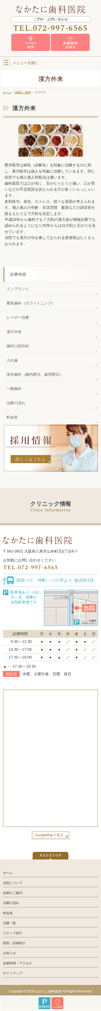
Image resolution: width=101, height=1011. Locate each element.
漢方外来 (14, 332)
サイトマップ (12, 973)
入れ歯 (12, 360)
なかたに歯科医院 (48, 991)
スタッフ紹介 (12, 933)
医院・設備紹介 (14, 943)
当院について (12, 883)
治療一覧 (9, 923)
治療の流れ (15, 403)
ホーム (8, 873)
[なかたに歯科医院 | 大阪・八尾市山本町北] (50, 8)
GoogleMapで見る (49, 835)
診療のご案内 (12, 893)
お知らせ (9, 953)
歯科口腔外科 (17, 346)
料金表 (12, 417)
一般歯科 (14, 388)
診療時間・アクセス (17, 963)
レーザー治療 (17, 317)
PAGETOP (51, 855)
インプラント (17, 289)
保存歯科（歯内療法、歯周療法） (34, 374)
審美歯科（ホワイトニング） (30, 303)
